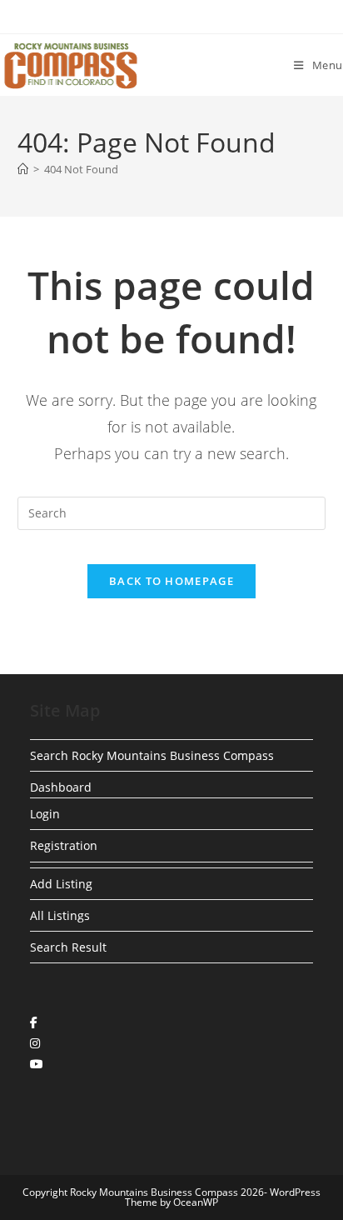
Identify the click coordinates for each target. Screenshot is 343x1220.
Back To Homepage (171, 580)
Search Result (68, 947)
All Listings (60, 915)
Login (45, 814)
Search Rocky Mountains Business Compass (152, 755)
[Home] (22, 169)
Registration (63, 845)
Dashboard (61, 787)
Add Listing (61, 884)
